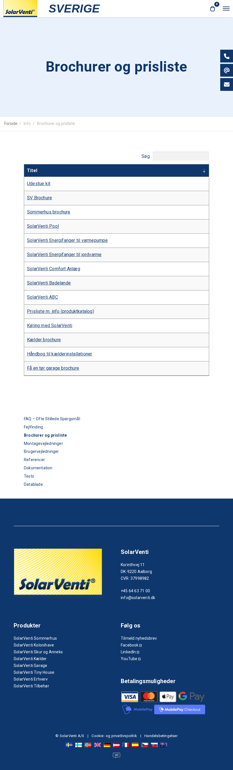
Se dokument (37, 183)
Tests (29, 476)
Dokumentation (38, 468)
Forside (10, 123)
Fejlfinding (33, 427)
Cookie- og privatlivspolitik (114, 736)
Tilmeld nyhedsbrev (139, 638)
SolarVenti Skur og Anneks (38, 652)
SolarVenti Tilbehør (31, 686)
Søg (146, 156)
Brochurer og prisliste (45, 435)
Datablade (33, 484)
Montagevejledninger (43, 443)
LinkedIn (128, 652)
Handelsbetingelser (161, 736)
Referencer (34, 459)
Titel (32, 170)
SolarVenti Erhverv (31, 679)
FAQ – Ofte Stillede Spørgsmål (52, 419)
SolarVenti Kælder (30, 658)
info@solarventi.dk (138, 597)
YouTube (129, 658)
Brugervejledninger (41, 451)
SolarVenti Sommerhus (35, 638)
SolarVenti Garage (30, 665)
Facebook (130, 645)
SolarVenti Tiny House (34, 672)
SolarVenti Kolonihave (34, 645)
